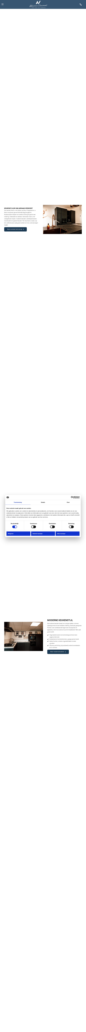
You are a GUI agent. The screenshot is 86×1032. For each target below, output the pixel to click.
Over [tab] (68, 502)
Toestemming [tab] (18, 502)
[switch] (33, 527)
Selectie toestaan (37, 533)
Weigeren (10, 533)
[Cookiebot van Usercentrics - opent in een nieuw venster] (72, 497)
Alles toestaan (61, 533)
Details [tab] (43, 502)
